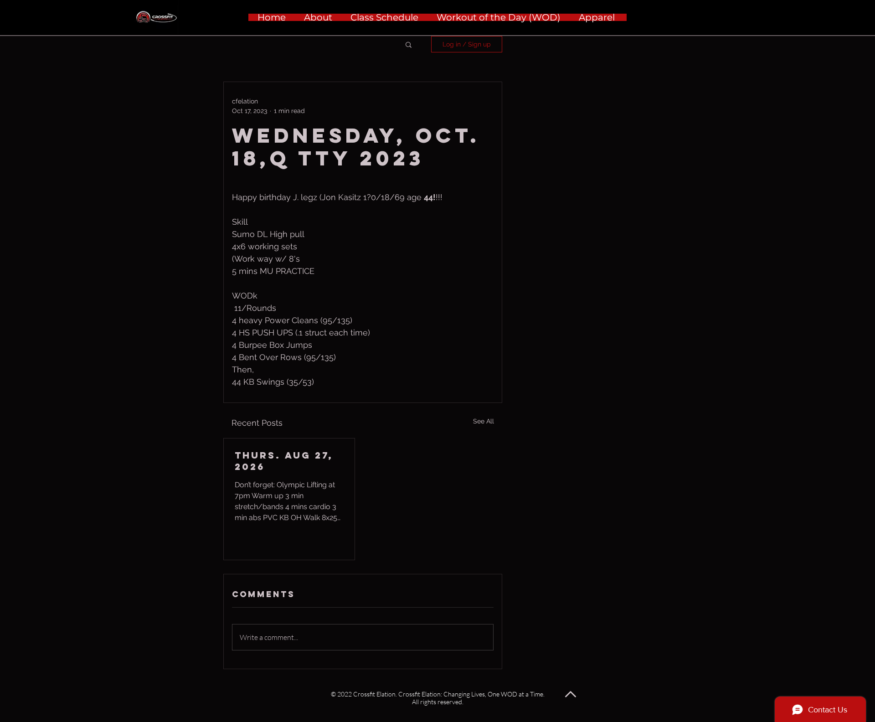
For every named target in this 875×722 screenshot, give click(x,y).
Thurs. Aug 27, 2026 (284, 460)
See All (483, 421)
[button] (408, 44)
